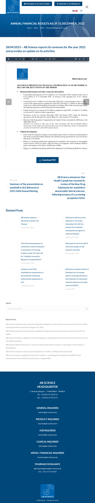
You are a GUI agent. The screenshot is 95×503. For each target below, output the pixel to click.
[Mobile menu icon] (87, 7)
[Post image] (12, 221)
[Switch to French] (74, 10)
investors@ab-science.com (47, 457)
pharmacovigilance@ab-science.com (47, 468)
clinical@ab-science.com (47, 446)
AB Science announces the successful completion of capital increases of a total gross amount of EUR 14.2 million (45, 332)
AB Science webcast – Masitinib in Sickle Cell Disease (30, 220)
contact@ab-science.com (47, 412)
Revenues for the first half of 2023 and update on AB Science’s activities (76, 246)
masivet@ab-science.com (47, 424)
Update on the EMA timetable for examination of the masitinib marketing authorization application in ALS (32, 275)
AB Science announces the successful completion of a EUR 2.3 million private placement (39, 351)
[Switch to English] (76, 10)
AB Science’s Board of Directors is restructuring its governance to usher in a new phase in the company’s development (45, 346)
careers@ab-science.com (47, 435)
